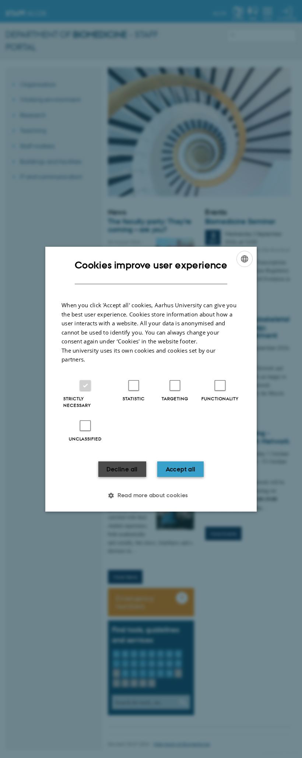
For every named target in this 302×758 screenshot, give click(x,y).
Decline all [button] (121, 469)
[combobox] (244, 258)
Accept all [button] (181, 469)
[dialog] (151, 378)
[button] (151, 495)
